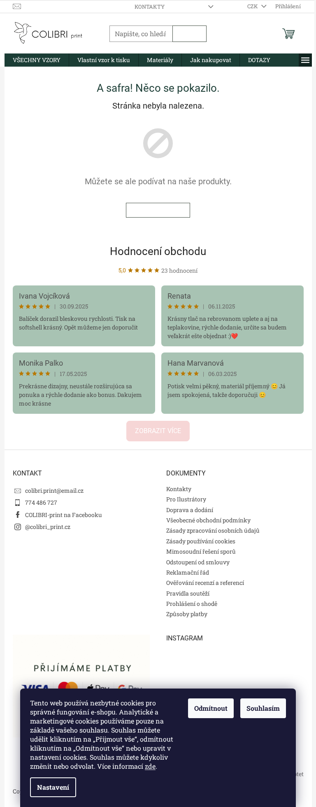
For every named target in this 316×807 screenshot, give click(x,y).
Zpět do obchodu (158, 210)
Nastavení (53, 787)
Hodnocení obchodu (158, 251)
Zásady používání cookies (200, 541)
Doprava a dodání (189, 510)
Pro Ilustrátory (186, 499)
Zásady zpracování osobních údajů (213, 530)
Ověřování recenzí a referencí (205, 583)
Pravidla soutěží (187, 593)
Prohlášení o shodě (191, 604)
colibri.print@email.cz (54, 490)
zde (150, 766)
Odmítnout (211, 708)
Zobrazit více (158, 431)
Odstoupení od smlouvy (198, 562)
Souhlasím (263, 708)
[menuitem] (37, 60)
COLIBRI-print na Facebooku (63, 515)
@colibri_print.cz (47, 527)
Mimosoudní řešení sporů (201, 551)
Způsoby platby (186, 614)
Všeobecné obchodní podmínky (208, 520)
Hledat (189, 33)
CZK (253, 6)
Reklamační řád (187, 572)
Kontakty (150, 6)
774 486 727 (41, 502)
